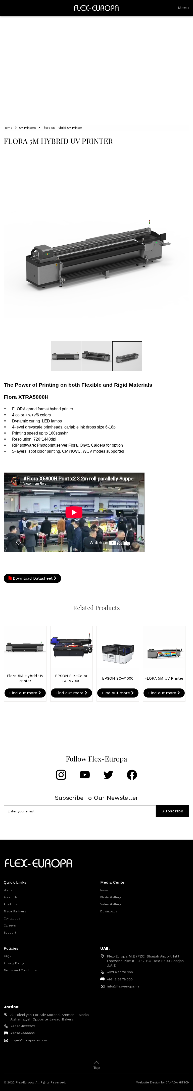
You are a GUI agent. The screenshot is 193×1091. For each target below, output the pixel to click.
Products (10, 904)
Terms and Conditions (20, 970)
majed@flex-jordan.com (29, 1040)
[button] (185, 159)
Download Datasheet (33, 578)
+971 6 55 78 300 (120, 979)
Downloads (108, 911)
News (104, 890)
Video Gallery (110, 904)
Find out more (23, 692)
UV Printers (27, 127)
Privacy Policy (14, 963)
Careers (10, 925)
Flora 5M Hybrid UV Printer (62, 127)
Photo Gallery (110, 897)
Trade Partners (15, 911)
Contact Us (12, 918)
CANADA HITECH (177, 1082)
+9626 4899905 (23, 1033)
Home (8, 127)
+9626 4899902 (23, 1026)
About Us (11, 897)
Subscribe (172, 811)
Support (10, 932)
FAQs (7, 956)
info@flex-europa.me (123, 986)
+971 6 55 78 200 (120, 972)
